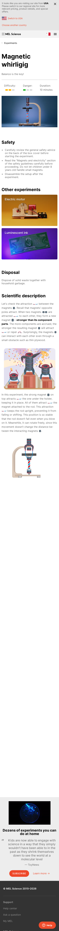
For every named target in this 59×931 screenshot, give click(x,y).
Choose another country (14, 25)
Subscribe (19, 873)
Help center (10, 908)
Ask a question (12, 914)
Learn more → (41, 873)
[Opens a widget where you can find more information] (47, 925)
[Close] (55, 4)
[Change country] (48, 34)
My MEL (8, 921)
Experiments (10, 43)
